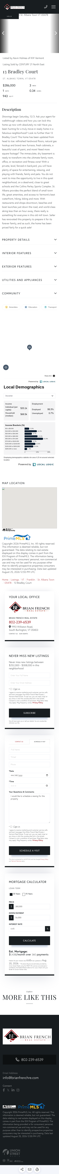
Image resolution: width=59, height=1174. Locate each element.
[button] (4, 33)
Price (11, 902)
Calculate (29, 940)
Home (5, 579)
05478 (8, 582)
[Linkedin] (13, 1090)
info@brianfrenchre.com (21, 1078)
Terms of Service (16, 861)
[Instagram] (17, 1090)
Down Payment (16, 913)
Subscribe (29, 712)
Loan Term (14, 888)
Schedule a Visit (39, 742)
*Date (11, 771)
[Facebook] (4, 1090)
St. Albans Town (45, 579)
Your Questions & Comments (21, 792)
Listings (15, 579)
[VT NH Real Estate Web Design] (29, 1153)
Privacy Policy (38, 703)
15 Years (29, 893)
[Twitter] (8, 1090)
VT (23, 579)
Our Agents (23, 634)
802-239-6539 (20, 622)
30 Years (16, 893)
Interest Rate (15, 924)
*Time (11, 781)
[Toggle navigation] (53, 6)
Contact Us (13, 634)
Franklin (31, 579)
